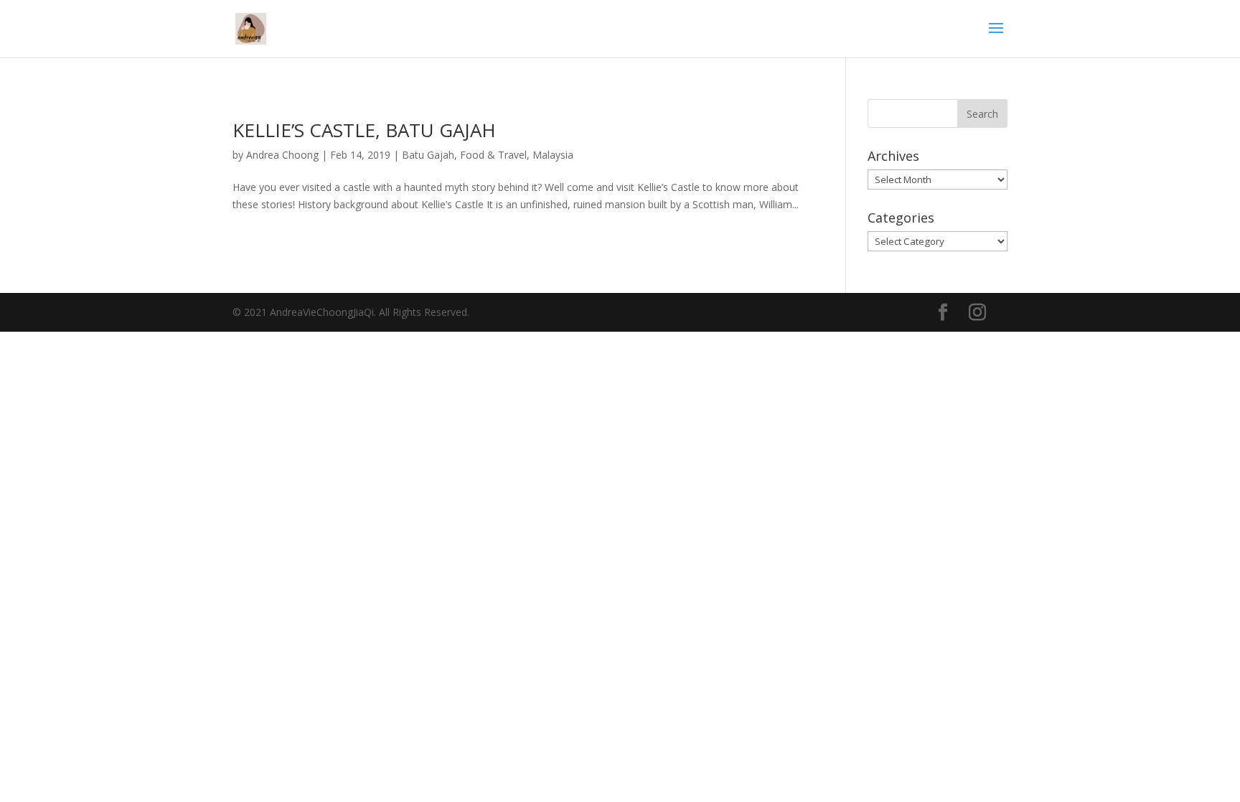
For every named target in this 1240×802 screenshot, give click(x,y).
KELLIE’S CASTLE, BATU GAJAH (364, 130)
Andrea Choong (282, 155)
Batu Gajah (428, 155)
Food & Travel (493, 155)
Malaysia (552, 155)
